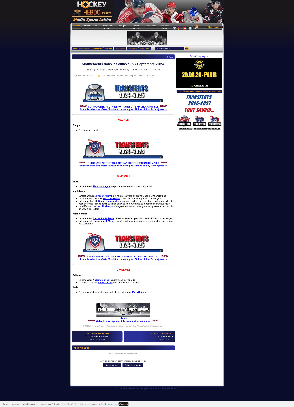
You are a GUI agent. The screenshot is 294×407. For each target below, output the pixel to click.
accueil (120, 388)
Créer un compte (133, 365)
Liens (94, 26)
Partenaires (151, 26)
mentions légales (169, 388)
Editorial (86, 26)
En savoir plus (111, 404)
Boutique (122, 26)
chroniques (142, 388)
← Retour (169, 57)
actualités (130, 388)
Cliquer (123, 318)
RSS (196, 28)
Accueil (76, 26)
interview (154, 388)
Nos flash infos (164, 27)
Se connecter (112, 365)
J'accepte (123, 404)
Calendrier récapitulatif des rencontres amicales (123, 321)
